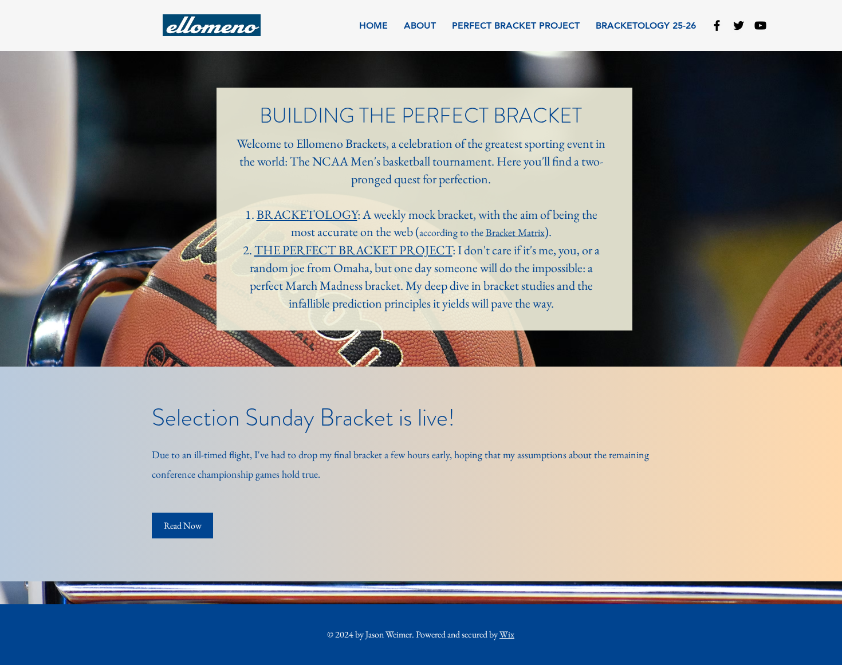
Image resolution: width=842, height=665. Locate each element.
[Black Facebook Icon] (717, 25)
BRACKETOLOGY (307, 214)
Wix (506, 634)
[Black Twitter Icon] (738, 25)
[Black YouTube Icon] (760, 25)
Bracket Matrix (515, 232)
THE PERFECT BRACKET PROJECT (353, 250)
